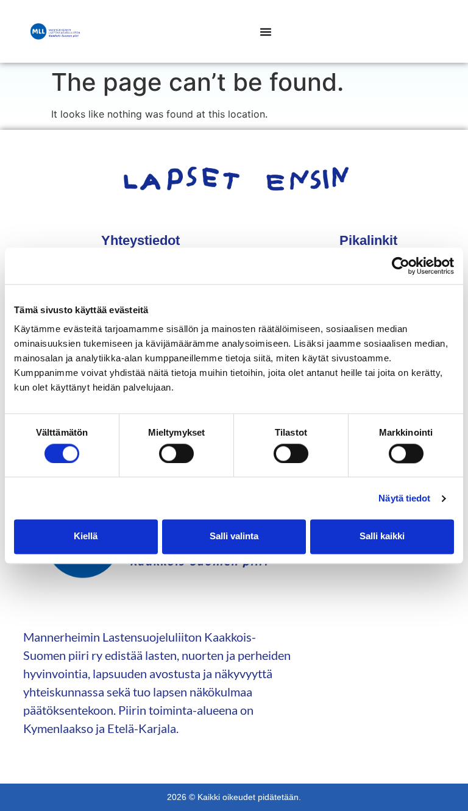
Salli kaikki (382, 536)
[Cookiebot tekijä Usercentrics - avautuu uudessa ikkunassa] (400, 266)
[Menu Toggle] (266, 32)
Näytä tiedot (404, 498)
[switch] (176, 453)
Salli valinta (234, 536)
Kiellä (86, 536)
